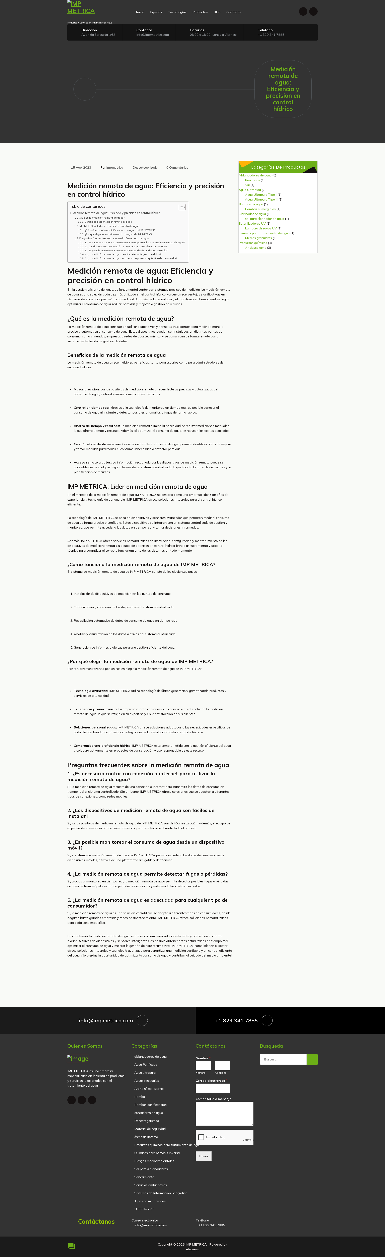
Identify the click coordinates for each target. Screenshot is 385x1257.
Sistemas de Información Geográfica (160, 1193)
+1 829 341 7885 (271, 35)
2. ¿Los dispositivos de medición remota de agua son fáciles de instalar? (126, 246)
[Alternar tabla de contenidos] (180, 207)
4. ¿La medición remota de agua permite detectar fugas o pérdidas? (123, 254)
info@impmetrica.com (152, 35)
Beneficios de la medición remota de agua (108, 221)
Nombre (203, 1058)
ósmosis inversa (146, 1137)
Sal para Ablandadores (151, 1169)
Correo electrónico (211, 1081)
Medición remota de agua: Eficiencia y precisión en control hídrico (116, 213)
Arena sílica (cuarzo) (149, 1089)
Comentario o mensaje (213, 1099)
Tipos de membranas (150, 1201)
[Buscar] (312, 1059)
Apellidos (221, 1072)
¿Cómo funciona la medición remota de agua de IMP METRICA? (120, 230)
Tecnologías (177, 12)
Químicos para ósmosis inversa (157, 1153)
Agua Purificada (145, 1064)
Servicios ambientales (150, 1185)
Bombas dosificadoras (150, 1105)
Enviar (203, 1156)
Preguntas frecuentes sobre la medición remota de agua (114, 238)
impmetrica (114, 167)
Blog (217, 12)
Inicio (140, 12)
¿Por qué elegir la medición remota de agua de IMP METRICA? (119, 234)
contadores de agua (148, 1113)
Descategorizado (145, 167)
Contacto (233, 12)
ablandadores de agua (150, 1056)
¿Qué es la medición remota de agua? (102, 217)
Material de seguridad (150, 1129)
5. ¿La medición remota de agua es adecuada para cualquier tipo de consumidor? (131, 258)
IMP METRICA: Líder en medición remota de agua (109, 226)
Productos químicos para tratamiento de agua (167, 1145)
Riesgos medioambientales (154, 1161)
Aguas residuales (146, 1081)
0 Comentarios (177, 167)
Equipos (156, 12)
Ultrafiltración (144, 1209)
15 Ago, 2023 (81, 167)
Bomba (139, 1097)
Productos (200, 12)
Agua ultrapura (145, 1073)
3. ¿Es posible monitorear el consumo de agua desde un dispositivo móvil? (126, 250)
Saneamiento (144, 1177)
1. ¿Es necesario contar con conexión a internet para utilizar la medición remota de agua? (134, 242)
